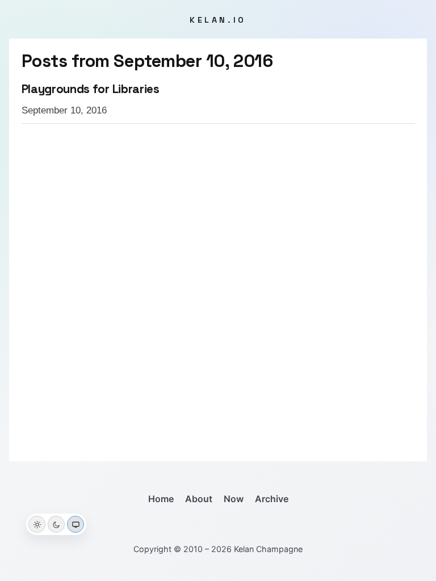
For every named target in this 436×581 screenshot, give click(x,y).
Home (161, 498)
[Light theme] (36, 524)
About (198, 498)
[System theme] (75, 524)
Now (234, 498)
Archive (271, 498)
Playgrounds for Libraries (91, 89)
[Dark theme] (56, 524)
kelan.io (218, 20)
